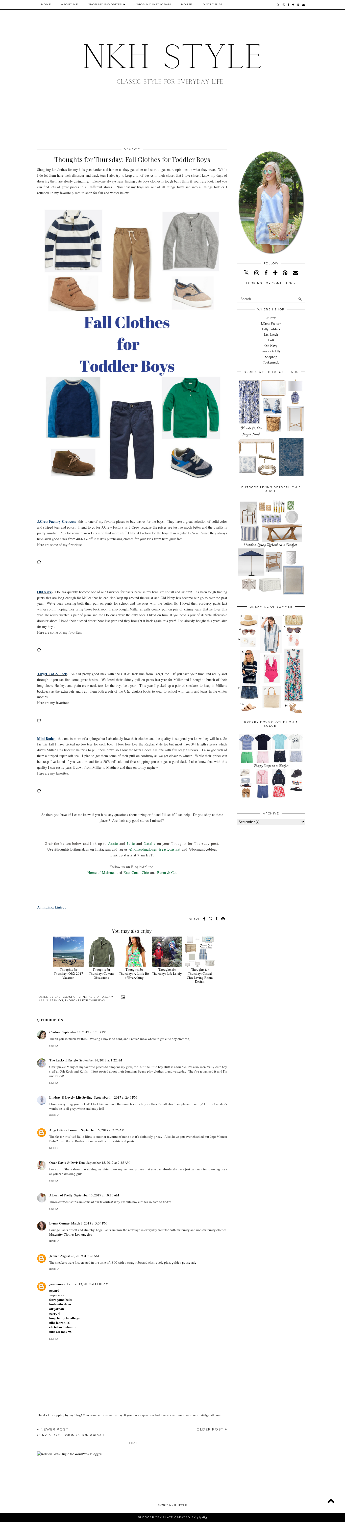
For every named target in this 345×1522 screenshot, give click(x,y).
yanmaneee (57, 1283)
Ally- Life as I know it (64, 1129)
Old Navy (44, 592)
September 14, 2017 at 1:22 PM (100, 1060)
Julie (131, 843)
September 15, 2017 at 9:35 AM (108, 1162)
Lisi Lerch (271, 334)
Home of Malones (101, 872)
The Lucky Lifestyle (63, 1060)
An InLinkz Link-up (51, 907)
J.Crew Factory (271, 323)
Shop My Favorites (105, 4)
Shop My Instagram (153, 4)
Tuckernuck (271, 362)
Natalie (150, 843)
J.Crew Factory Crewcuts (56, 521)
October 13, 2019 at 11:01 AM (88, 1284)
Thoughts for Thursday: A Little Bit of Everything (134, 973)
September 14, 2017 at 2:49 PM (115, 1097)
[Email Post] (122, 996)
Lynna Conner (59, 1223)
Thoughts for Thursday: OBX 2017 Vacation (68, 973)
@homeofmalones (143, 849)
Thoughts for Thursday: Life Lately (167, 971)
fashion (56, 1000)
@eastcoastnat (169, 849)
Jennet (54, 1255)
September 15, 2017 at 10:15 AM (96, 1195)
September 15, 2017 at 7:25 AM (103, 1130)
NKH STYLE (178, 1505)
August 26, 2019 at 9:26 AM (79, 1256)
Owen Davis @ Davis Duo (67, 1162)
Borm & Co (166, 872)
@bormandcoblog (202, 849)
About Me (69, 4)
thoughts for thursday (85, 1000)
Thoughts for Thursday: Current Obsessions (101, 973)
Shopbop (271, 356)
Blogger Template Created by (172, 1517)
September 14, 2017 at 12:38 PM (84, 1032)
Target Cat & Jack (52, 673)
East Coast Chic (136, 872)
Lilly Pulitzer (271, 329)
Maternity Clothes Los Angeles (70, 1234)
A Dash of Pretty (60, 1195)
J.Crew (271, 317)
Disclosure (213, 4)
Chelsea (54, 1032)
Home (46, 4)
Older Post (210, 1429)
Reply (54, 1045)
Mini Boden (46, 738)
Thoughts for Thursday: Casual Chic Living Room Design (200, 975)
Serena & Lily (271, 351)
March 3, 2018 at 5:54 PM (89, 1223)
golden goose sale (184, 1262)
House (186, 4)
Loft (271, 340)
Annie (113, 843)
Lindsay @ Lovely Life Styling (70, 1097)
